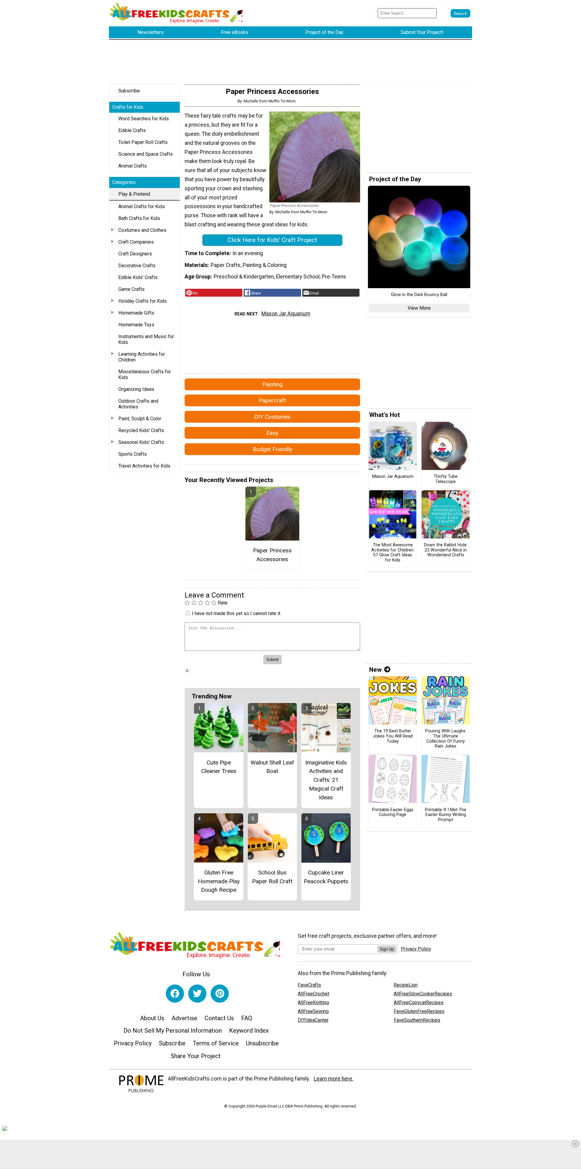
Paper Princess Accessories (272, 555)
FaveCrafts (309, 985)
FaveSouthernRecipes (417, 1020)
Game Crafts (131, 289)
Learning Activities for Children (141, 357)
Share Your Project (196, 1056)
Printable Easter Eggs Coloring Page (392, 813)
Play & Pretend (134, 194)
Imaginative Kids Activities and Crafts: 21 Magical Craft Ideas (326, 780)
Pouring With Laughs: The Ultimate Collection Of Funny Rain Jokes (445, 739)
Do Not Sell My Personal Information (172, 1030)
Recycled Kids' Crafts (141, 430)
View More (419, 308)
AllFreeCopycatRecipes (419, 1002)
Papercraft (272, 400)
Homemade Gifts (136, 313)
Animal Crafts (132, 166)
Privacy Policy (133, 1043)
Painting (272, 384)
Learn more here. (333, 1079)
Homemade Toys (136, 325)
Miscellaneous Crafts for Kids (144, 374)
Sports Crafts (132, 454)
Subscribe (129, 91)
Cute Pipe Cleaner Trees (218, 767)
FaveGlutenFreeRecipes (419, 1011)
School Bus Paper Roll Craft (272, 877)
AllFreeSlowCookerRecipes (423, 994)
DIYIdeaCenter (313, 1020)
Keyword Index (249, 1030)
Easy (272, 432)
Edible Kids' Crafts (138, 277)
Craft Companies (136, 242)
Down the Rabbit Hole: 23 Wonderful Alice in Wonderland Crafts (446, 550)
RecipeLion (406, 985)
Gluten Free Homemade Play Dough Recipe (219, 881)
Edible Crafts (132, 130)
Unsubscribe (262, 1043)
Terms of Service (216, 1043)
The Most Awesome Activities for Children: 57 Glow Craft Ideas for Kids (392, 553)
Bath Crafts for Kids (139, 218)
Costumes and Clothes (142, 230)
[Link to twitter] (197, 993)
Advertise (184, 1018)
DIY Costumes (272, 416)
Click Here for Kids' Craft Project (272, 240)
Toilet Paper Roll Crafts (143, 142)
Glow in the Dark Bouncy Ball (419, 294)
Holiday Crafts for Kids (142, 301)
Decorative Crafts (137, 265)
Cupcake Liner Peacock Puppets (326, 877)
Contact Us (219, 1018)
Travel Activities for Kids (144, 466)
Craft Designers (135, 254)
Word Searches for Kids (143, 119)
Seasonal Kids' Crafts (141, 442)
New (375, 669)
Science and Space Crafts (145, 154)
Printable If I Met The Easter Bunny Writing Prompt (445, 815)
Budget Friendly (272, 449)
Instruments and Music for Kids (146, 339)
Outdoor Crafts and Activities (138, 404)
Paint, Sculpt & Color (139, 418)
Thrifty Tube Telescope (446, 479)
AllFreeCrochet (313, 994)
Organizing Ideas (136, 389)
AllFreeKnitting (313, 1002)
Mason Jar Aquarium (285, 314)
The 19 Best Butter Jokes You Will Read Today (393, 736)
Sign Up (387, 949)
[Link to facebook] (175, 993)
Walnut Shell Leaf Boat (272, 767)
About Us (152, 1018)
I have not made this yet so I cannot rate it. (236, 613)
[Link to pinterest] (220, 993)
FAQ (246, 1018)
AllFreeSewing (313, 1011)
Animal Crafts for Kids (141, 206)
